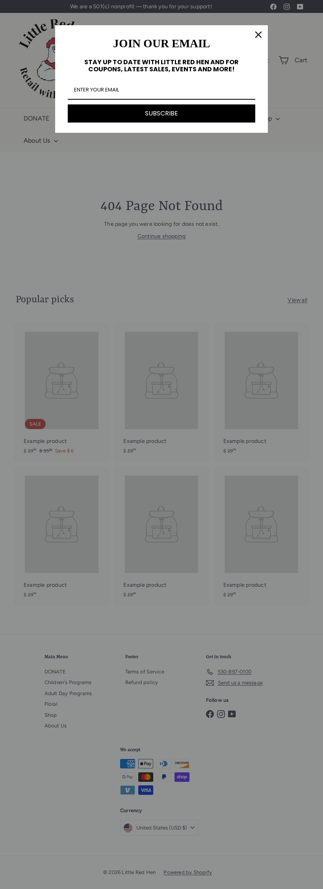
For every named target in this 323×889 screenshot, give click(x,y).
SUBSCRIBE (161, 113)
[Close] (258, 34)
